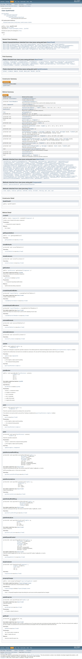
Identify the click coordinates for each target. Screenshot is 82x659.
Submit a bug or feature (5, 653)
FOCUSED (21, 71)
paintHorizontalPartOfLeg (29, 138)
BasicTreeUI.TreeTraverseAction (47, 49)
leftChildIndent (59, 62)
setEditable (45, 173)
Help (31, 1)
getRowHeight (66, 169)
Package (7, 1)
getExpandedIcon (26, 112)
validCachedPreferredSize (27, 65)
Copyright (2, 657)
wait (46, 190)
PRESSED (33, 71)
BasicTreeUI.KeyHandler (58, 44)
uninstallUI (21, 177)
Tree (18, 1)
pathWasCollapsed (35, 172)
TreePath (72, 131)
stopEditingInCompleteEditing (47, 64)
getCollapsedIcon (32, 167)
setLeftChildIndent (8, 175)
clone (4, 190)
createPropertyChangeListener (56, 163)
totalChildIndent (60, 64)
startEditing (33, 176)
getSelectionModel (8, 170)
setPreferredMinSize (25, 175)
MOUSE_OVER (27, 71)
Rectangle (42, 131)
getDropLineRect (42, 167)
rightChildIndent (34, 64)
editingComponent (69, 61)
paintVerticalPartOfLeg (28, 146)
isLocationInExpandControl (48, 171)
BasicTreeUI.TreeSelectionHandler (12, 49)
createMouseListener (30, 163)
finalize (14, 190)
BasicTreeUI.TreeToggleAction (30, 49)
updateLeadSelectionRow (27, 178)
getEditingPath (51, 167)
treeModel (72, 64)
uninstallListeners (27, 153)
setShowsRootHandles (8, 176)
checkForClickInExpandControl (19, 161)
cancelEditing (6, 161)
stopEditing (52, 176)
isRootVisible (71, 171)
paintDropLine (25, 128)
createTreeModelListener (50, 164)
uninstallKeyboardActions (10, 177)
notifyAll (35, 190)
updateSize (46, 178)
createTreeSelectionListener (65, 164)
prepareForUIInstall (55, 172)
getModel (56, 168)
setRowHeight (56, 175)
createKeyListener (8, 163)
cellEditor (6, 61)
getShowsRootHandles (19, 170)
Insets (53, 131)
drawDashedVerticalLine (24, 166)
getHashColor (59, 167)
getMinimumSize (49, 168)
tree (68, 64)
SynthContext (6, 109)
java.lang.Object (5, 13)
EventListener (17, 22)
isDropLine (12, 171)
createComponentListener (50, 162)
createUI (24, 104)
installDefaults (26, 116)
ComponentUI (10, 104)
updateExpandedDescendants (68, 177)
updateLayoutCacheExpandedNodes (11, 178)
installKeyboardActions (69, 170)
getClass (19, 190)
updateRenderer (38, 178)
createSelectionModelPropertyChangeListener (15, 164)
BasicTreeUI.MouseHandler (10, 45)
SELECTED (38, 71)
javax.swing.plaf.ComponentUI (10, 14)
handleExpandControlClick (44, 170)
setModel (16, 175)
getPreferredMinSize (8, 169)
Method (15, 6)
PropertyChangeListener (8, 22)
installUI (5, 171)
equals (8, 190)
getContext (25, 109)
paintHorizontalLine (27, 135)
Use (15, 1)
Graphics (39, 107)
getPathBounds (63, 168)
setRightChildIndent (37, 175)
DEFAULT (5, 71)
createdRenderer (33, 61)
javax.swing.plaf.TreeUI (11, 16)
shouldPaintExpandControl (21, 176)
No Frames (21, 4)
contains (5, 184)
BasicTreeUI (10, 27)
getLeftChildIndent (30, 168)
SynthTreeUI (6, 85)
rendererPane (25, 64)
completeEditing (32, 161)
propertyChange (26, 148)
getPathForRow (72, 168)
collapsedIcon (13, 61)
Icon (48, 107)
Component (31, 107)
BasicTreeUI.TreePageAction (61, 47)
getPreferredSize (19, 169)
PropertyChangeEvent (36, 148)
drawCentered (25, 107)
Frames (16, 4)
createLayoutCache (18, 163)
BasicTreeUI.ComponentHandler (28, 44)
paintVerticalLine (27, 143)
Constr (12, 6)
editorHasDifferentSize (23, 62)
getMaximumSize (40, 168)
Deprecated (23, 1)
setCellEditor (18, 173)
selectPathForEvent (8, 173)
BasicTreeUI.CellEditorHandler (11, 44)
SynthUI (30, 22)
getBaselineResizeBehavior (58, 166)
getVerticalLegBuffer (31, 170)
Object (30, 188)
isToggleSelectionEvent (18, 172)
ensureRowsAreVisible (36, 166)
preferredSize (17, 64)
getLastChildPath (7, 168)
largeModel (41, 62)
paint (23, 120)
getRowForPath (58, 169)
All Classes (29, 4)
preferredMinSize (7, 64)
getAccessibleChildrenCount (27, 184)
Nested (6, 6)
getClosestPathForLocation (20, 167)
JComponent (30, 104)
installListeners (26, 118)
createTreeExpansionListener (35, 164)
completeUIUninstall (63, 161)
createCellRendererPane (36, 162)
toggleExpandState (60, 176)
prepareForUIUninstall (68, 172)
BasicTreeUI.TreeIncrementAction (27, 47)
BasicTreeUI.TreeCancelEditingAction (40, 46)
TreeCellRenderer (13, 101)
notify (30, 190)
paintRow (27, 172)
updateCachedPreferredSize (32, 177)
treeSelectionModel (8, 65)
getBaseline (47, 166)
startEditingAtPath (42, 176)
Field (9, 6)
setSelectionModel (65, 175)
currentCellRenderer (44, 61)
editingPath (6, 62)
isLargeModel (32, 171)
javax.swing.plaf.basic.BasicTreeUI (16, 17)
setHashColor (62, 173)
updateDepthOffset (55, 177)
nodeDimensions (68, 62)
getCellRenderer (7, 167)
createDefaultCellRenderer (29, 101)
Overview (2, 1)
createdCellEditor (23, 61)
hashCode (25, 190)
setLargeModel (70, 173)
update (23, 155)
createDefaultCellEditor (28, 98)
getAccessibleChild (14, 184)
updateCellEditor (44, 177)
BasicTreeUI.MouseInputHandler (26, 45)
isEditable (19, 171)
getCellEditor (69, 166)
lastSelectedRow (49, 62)
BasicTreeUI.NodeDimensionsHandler (44, 45)
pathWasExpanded (45, 172)
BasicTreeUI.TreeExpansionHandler (60, 46)
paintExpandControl (27, 131)
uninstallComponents (72, 176)
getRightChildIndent (40, 169)
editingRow (13, 62)
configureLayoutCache (8, 162)
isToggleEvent (6, 172)
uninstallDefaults (27, 151)
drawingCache (61, 61)
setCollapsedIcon (36, 173)
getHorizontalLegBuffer (70, 167)
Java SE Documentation (34, 655)
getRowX (24, 113)
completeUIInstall (52, 161)
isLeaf (38, 171)
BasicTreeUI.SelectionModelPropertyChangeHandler (16, 46)
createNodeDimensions (41, 163)
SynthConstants (24, 22)
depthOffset (53, 61)
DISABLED (10, 71)
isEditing (25, 171)
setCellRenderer (27, 173)
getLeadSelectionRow (18, 168)
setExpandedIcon (54, 173)
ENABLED (16, 71)
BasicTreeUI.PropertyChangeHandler (64, 45)
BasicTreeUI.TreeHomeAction (10, 47)
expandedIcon (34, 62)
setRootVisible (47, 175)
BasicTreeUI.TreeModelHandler (45, 47)
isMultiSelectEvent (61, 171)
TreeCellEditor (13, 98)
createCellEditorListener (22, 162)
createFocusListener (63, 162)
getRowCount (50, 169)
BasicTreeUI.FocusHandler (44, 44)
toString (41, 190)
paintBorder (25, 125)
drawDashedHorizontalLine (10, 166)
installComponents (57, 170)
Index (28, 1)
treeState (16, 65)
